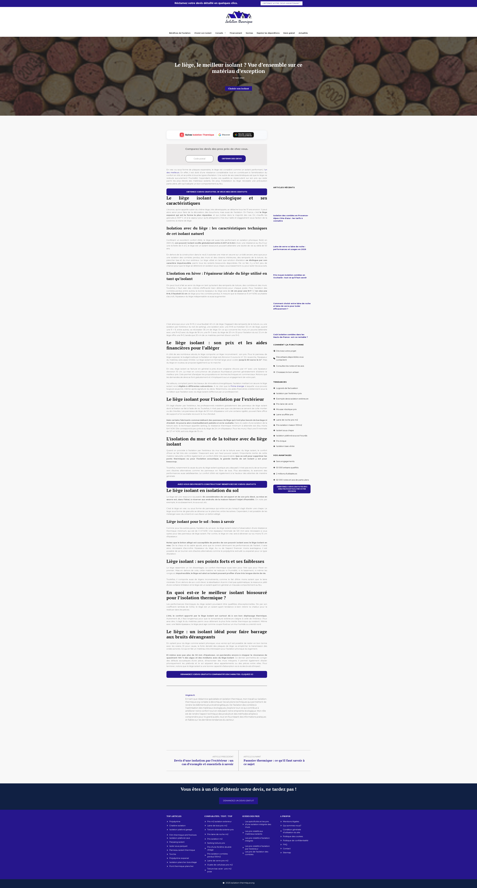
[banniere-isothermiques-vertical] (216, 317)
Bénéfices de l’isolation (180, 33)
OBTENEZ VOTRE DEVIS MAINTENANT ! (281, 3)
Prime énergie (237, 386)
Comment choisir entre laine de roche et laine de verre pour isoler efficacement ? (292, 306)
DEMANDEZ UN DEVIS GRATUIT (238, 800)
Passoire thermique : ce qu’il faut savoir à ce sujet (274, 762)
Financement (236, 33)
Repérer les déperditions (268, 33)
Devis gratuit (289, 33)
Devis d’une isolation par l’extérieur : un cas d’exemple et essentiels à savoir (203, 762)
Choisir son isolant (203, 33)
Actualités (303, 33)
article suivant (252, 756)
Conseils (219, 33)
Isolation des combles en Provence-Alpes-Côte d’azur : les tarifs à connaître (290, 218)
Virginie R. (190, 695)
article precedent (223, 756)
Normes (249, 33)
